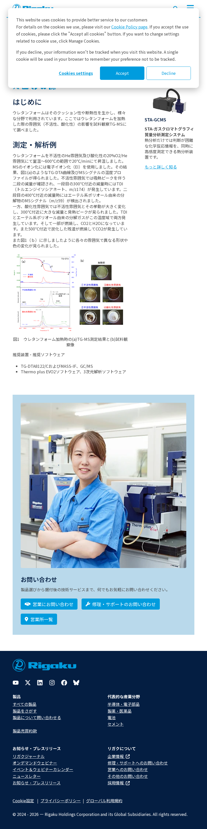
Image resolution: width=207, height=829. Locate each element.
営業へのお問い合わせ (128, 769)
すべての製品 (24, 704)
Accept (122, 73)
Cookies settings (76, 73)
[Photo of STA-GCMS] (169, 101)
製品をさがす (25, 711)
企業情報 (116, 756)
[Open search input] (175, 7)
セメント (116, 724)
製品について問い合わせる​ (37, 717)
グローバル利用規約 (104, 801)
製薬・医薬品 (120, 711)
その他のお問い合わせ (128, 776)
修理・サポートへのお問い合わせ (138, 763)
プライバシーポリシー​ (60, 801)
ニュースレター (27, 776)
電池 (112, 717)
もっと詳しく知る (161, 167)
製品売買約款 (25, 731)
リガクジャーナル (29, 756)
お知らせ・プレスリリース (37, 783)
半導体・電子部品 (124, 704)
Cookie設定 (23, 801)
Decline (169, 73)
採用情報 (116, 783)
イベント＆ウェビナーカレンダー (43, 769)
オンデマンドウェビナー (35, 763)
